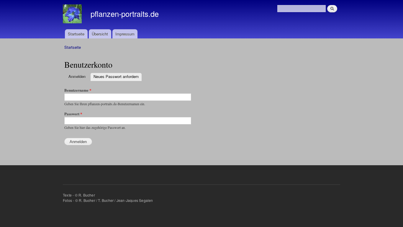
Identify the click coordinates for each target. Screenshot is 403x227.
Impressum (125, 34)
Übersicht (100, 34)
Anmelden (78, 76)
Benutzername (77, 90)
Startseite (76, 34)
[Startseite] (73, 14)
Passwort (73, 113)
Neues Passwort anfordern (116, 76)
